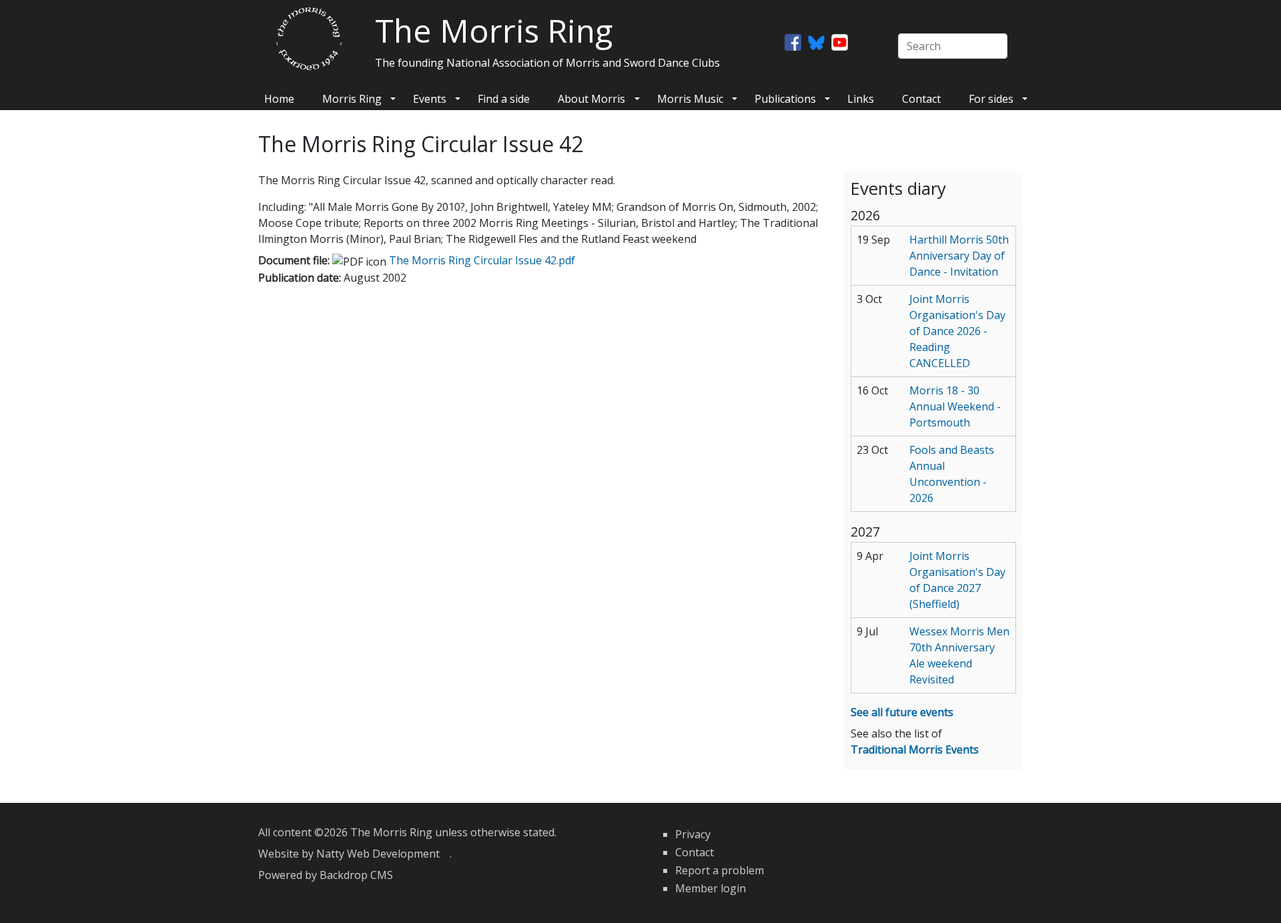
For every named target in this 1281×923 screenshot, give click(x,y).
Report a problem (719, 870)
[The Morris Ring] (309, 37)
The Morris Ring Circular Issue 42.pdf (487, 260)
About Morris (591, 98)
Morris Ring (352, 98)
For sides (991, 98)
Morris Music (690, 98)
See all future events (902, 712)
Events (429, 98)
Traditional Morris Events (915, 749)
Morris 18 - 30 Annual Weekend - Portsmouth (955, 406)
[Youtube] (839, 41)
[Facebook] (793, 41)
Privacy (693, 834)
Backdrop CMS (361, 875)
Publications (785, 98)
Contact (921, 98)
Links (860, 98)
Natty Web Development (383, 853)
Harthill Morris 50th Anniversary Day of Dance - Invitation (959, 255)
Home (279, 98)
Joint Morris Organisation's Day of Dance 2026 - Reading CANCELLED (957, 331)
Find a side (504, 98)
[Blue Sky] (816, 41)
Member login (710, 888)
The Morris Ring (493, 30)
